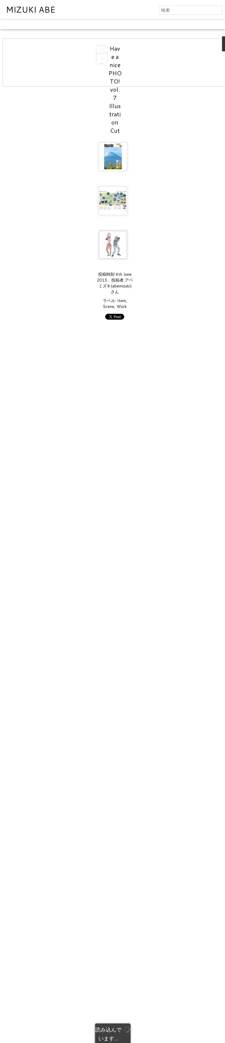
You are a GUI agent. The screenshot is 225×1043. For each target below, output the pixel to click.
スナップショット (135, 24)
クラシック (13, 24)
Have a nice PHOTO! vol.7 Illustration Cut (115, 89)
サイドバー (104, 24)
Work (122, 306)
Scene (108, 306)
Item (121, 301)
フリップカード (42, 24)
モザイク (82, 24)
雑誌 (65, 24)
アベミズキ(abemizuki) (115, 283)
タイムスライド (170, 24)
